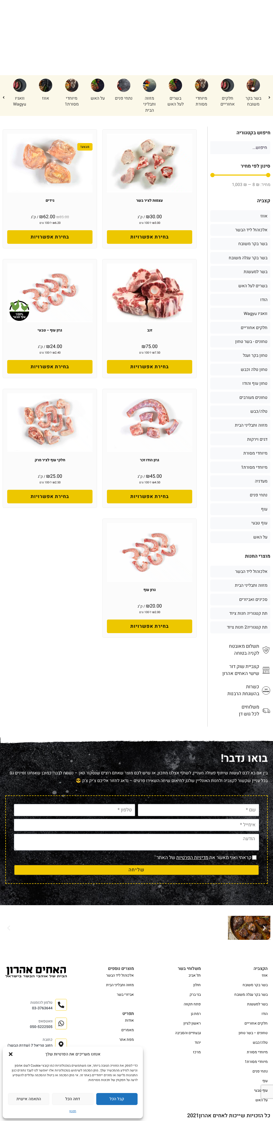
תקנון (72, 1111)
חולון (197, 985)
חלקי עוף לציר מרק (50, 460)
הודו (263, 300)
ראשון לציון (192, 1023)
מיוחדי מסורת (201, 101)
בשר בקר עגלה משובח (248, 258)
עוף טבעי (259, 523)
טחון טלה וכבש (254, 369)
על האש (98, 98)
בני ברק (195, 994)
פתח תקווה (192, 1004)
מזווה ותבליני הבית (149, 104)
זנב (149, 330)
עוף (264, 509)
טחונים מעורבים (253, 397)
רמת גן (196, 1014)
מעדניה (261, 481)
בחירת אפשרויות (149, 237)
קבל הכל (117, 1099)
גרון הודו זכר (149, 460)
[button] (10, 1054)
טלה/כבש (258, 411)
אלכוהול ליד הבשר (251, 230)
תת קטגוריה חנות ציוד (248, 613)
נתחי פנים (124, 98)
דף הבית (257, 32)
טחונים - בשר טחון (251, 341)
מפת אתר (126, 1039)
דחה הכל (72, 1099)
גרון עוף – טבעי (50, 330)
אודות (129, 1020)
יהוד (198, 1042)
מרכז (197, 1052)
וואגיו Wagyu (19, 101)
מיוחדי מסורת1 (72, 101)
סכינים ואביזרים (253, 599)
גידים (50, 200)
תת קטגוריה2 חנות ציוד (247, 627)
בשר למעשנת (255, 272)
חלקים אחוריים (227, 101)
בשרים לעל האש (175, 101)
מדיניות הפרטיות (192, 857)
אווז (45, 98)
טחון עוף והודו (254, 383)
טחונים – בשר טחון (253, 1033)
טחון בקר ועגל (255, 355)
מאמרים (127, 1030)
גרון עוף (149, 590)
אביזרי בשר (125, 994)
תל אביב (194, 975)
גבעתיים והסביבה (188, 1033)
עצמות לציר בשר (149, 200)
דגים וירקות (257, 439)
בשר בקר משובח (253, 101)
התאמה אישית (29, 1099)
